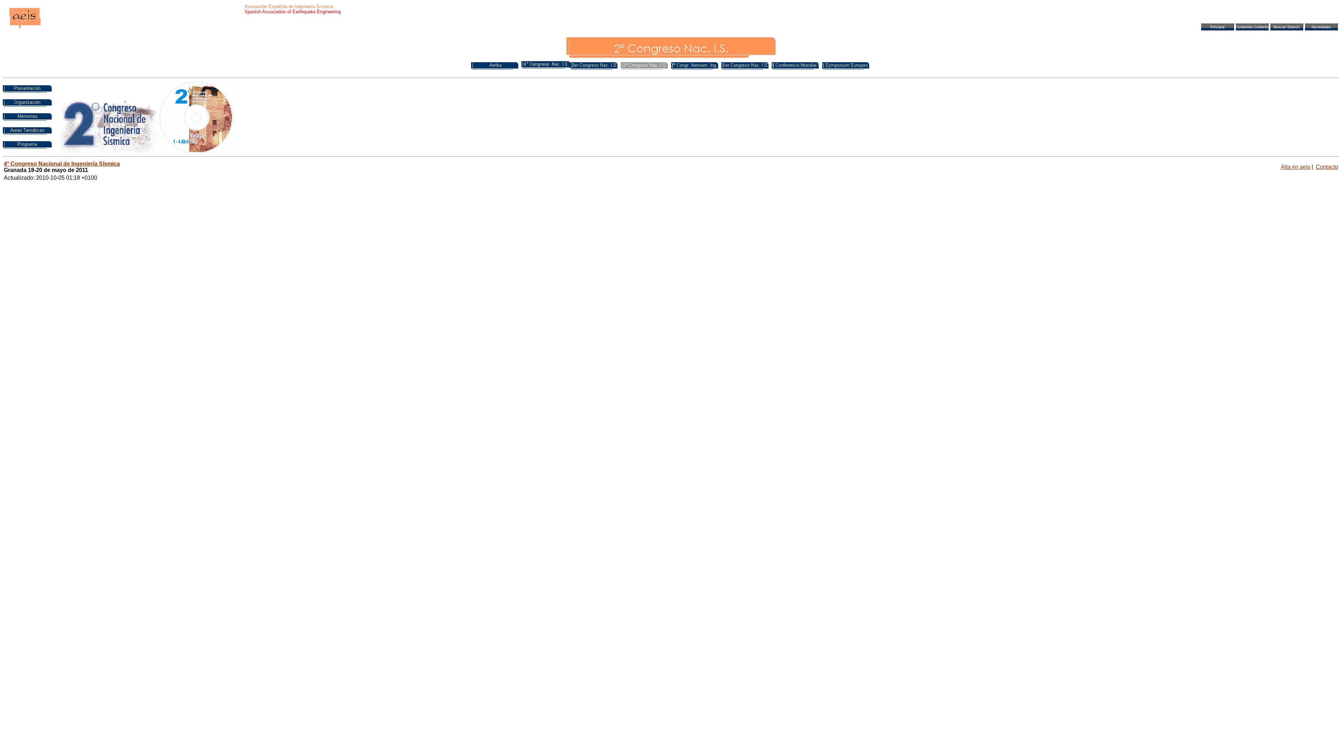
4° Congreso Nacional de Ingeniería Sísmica (62, 164)
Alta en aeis (1295, 167)
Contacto (1327, 167)
